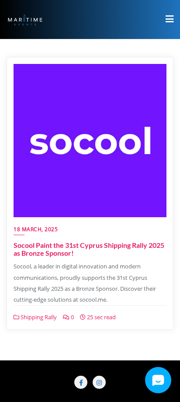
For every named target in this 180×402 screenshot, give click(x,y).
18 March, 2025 (36, 229)
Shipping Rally (38, 317)
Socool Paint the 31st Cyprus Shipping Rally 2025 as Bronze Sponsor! (89, 249)
